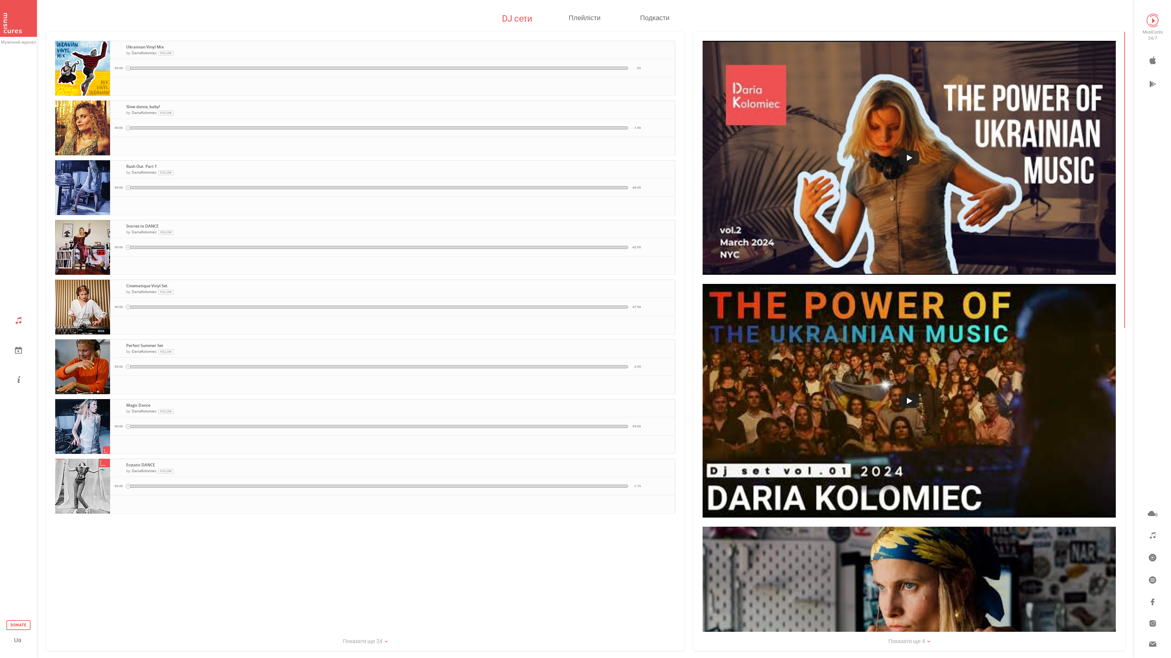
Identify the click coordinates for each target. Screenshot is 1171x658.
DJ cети (517, 18)
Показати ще (362, 641)
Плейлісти (584, 18)
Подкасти (654, 18)
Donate (19, 625)
